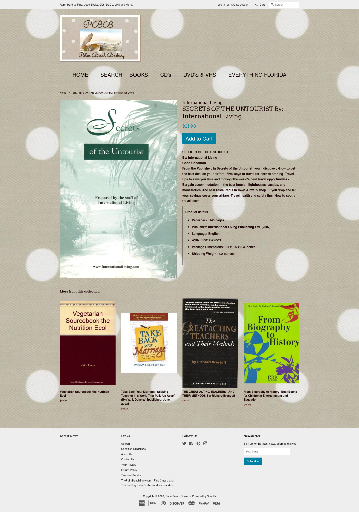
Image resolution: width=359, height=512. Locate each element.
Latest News (69, 436)
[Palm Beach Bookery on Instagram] (205, 444)
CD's (166, 74)
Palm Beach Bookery (178, 496)
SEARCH (111, 74)
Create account (240, 4)
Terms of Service (131, 475)
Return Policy (129, 470)
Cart (262, 4)
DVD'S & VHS (200, 74)
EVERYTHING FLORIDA (257, 74)
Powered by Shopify (204, 496)
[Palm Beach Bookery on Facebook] (191, 444)
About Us (126, 454)
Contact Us (127, 459)
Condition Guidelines (133, 449)
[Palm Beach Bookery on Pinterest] (198, 444)
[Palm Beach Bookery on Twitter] (184, 444)
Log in (221, 4)
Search (125, 443)
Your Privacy (128, 465)
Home (63, 92)
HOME (81, 74)
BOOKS (139, 74)
